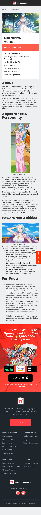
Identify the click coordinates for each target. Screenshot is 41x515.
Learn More (18, 378)
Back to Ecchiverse (12, 9)
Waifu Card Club (9, 439)
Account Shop (8, 463)
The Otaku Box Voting (11, 466)
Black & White (8, 453)
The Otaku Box (8, 436)
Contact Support (9, 473)
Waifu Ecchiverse (30, 443)
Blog (25, 439)
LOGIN (20, 422)
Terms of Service (30, 463)
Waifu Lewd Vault (30, 436)
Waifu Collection (9, 446)
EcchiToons (7, 443)
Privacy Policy (29, 466)
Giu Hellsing (7, 450)
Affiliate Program (9, 470)
